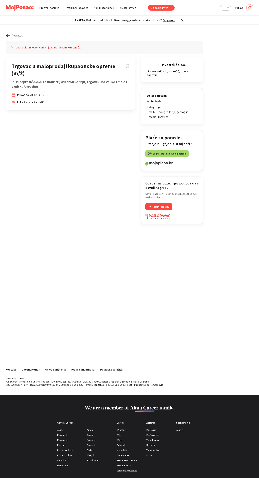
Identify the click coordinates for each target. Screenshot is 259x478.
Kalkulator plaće (104, 8)
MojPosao (151, 429)
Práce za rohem (64, 455)
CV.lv (119, 435)
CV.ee (119, 440)
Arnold (90, 429)
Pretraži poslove (49, 8)
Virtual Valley (152, 450)
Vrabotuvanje (152, 440)
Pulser (149, 455)
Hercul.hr (150, 445)
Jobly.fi (179, 429)
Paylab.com (92, 460)
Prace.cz (61, 445)
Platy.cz (91, 450)
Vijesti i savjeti (128, 8)
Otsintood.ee (123, 455)
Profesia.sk (62, 435)
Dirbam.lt (121, 445)
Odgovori (169, 20)
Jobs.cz (60, 429)
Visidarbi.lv (122, 450)
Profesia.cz (62, 440)
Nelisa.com (62, 465)
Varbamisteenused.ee (127, 470)
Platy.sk (90, 455)
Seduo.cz (91, 440)
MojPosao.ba (152, 435)
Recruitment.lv (124, 465)
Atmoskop (62, 460)
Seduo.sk (91, 445)
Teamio (90, 435)
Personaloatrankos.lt (127, 460)
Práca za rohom (65, 450)
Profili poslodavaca (76, 8)
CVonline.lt (122, 429)
